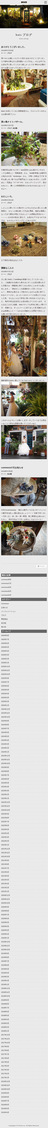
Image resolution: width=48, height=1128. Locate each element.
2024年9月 (5, 721)
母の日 (3, 627)
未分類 (15, 128)
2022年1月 (5, 845)
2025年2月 (5, 701)
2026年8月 (5, 635)
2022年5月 (5, 829)
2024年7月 (5, 728)
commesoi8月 (6, 579)
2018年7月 (5, 1008)
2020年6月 (5, 918)
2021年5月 (5, 876)
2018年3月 (5, 1023)
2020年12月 (5, 895)
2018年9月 (5, 1000)
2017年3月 (5, 1070)
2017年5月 (5, 1062)
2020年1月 (5, 938)
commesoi (5, 603)
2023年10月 (5, 763)
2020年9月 (5, 907)
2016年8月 (5, 1097)
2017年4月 (5, 1066)
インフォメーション (8, 611)
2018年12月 (5, 988)
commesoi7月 (6, 583)
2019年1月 (5, 984)
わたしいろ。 (7, 196)
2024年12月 (5, 709)
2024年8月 (5, 725)
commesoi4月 (6, 595)
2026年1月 (5, 663)
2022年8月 (5, 818)
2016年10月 (5, 1089)
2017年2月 (5, 1074)
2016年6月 (5, 1105)
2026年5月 (5, 647)
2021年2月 (5, 887)
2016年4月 (5, 1112)
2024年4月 (5, 740)
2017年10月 (5, 1043)
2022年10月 (5, 810)
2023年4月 (5, 787)
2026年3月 (5, 655)
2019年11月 (5, 946)
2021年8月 (5, 864)
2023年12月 (5, 756)
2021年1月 (5, 891)
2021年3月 (5, 884)
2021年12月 (5, 849)
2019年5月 (5, 969)
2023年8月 (5, 771)
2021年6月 (5, 872)
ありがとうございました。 (13, 47)
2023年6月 (5, 779)
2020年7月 (5, 915)
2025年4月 (5, 694)
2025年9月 (5, 678)
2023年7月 (5, 775)
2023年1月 (5, 798)
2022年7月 (5, 821)
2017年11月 (5, 1039)
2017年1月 (5, 1077)
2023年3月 (5, 791)
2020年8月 (5, 911)
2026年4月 (5, 651)
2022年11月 (5, 806)
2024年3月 (5, 744)
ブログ (9, 53)
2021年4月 (5, 880)
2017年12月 (5, 1035)
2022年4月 (5, 833)
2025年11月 (5, 670)
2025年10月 (5, 674)
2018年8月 (5, 1004)
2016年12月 (5, 1081)
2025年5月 (5, 690)
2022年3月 (5, 837)
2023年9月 (5, 767)
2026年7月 (5, 639)
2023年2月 (5, 794)
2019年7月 (5, 961)
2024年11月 (5, 713)
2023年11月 (5, 759)
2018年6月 (5, 1012)
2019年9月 (5, 953)
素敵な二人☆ (7, 268)
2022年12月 (5, 802)
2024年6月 (5, 732)
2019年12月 (5, 942)
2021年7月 (5, 868)
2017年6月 (5, 1058)
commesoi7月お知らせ (12, 467)
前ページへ (41, 566)
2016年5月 (5, 1108)
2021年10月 (5, 856)
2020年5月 (5, 922)
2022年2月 (5, 841)
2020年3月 (5, 930)
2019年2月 (5, 980)
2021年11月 (5, 853)
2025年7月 (5, 682)
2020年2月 (5, 934)
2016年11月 (5, 1085)
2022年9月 (5, 814)
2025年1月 (5, 705)
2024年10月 (5, 717)
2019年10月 (5, 949)
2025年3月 (5, 697)
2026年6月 (5, 643)
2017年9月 (5, 1046)
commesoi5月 (6, 591)
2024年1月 (5, 752)
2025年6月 (5, 686)
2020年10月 (5, 903)
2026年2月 (5, 659)
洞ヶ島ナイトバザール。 (12, 122)
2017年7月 (5, 1054)
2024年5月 (5, 736)
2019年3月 (5, 977)
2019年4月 (5, 973)
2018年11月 (5, 992)
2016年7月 (5, 1101)
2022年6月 (5, 825)
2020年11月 (5, 899)
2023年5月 (5, 783)
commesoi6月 (6, 587)
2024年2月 (5, 748)
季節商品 (4, 619)
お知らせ (4, 607)
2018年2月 (5, 1027)
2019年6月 (5, 965)
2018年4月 (5, 1019)
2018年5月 (5, 1015)
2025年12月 (5, 666)
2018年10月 (5, 996)
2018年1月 (5, 1031)
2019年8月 (5, 957)
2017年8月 (5, 1050)
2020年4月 (5, 926)
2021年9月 (5, 860)
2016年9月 (5, 1093)
